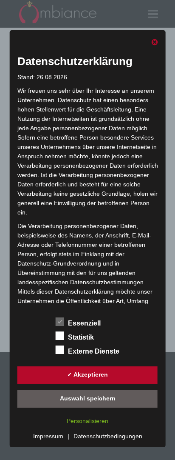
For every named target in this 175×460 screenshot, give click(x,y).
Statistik (81, 337)
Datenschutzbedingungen (107, 436)
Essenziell (84, 323)
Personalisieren (87, 420)
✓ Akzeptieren (87, 374)
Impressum (48, 436)
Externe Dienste (93, 351)
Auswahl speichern (88, 398)
